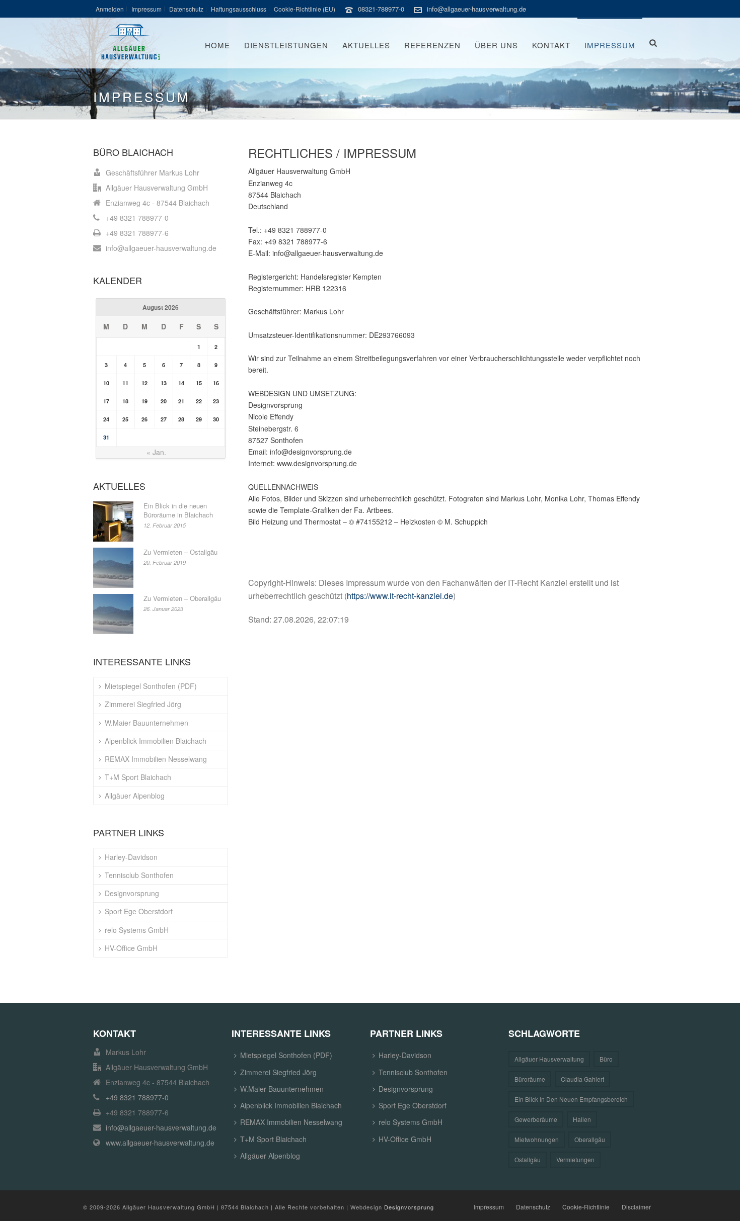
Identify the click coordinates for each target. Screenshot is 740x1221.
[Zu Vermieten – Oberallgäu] (113, 614)
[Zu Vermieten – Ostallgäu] (113, 568)
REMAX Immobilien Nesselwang (156, 759)
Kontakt (551, 45)
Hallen (582, 1119)
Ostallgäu (527, 1159)
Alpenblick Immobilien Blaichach (155, 741)
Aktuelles (366, 45)
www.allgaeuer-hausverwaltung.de (160, 1142)
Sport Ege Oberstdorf (139, 911)
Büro (606, 1059)
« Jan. (156, 452)
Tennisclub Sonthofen (139, 875)
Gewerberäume (535, 1119)
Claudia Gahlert (582, 1079)
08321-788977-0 (381, 9)
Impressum (609, 45)
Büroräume (529, 1079)
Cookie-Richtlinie (586, 1207)
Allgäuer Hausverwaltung (549, 1059)
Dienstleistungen (286, 45)
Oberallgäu (589, 1139)
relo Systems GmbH (137, 930)
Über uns (496, 45)
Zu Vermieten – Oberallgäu (182, 598)
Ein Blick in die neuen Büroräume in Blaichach (178, 510)
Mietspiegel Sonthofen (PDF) (151, 686)
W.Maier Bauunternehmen (146, 723)
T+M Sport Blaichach (138, 777)
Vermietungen (575, 1159)
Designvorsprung (132, 893)
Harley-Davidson (131, 857)
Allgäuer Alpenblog (135, 796)
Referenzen (432, 45)
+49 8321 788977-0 (137, 217)
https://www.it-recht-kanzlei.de (400, 595)
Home (217, 45)
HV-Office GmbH (131, 948)
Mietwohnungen (536, 1139)
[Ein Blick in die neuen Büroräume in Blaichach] (113, 521)
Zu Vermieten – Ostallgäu (180, 552)
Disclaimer (636, 1207)
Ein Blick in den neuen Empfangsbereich (571, 1099)
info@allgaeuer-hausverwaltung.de (476, 9)
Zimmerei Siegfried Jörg (143, 704)
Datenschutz (533, 1207)
